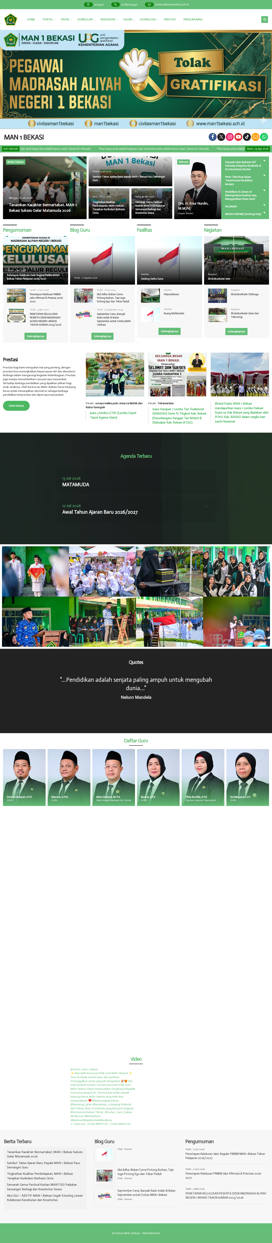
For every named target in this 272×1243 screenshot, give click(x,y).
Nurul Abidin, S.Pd (258, 797)
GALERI (127, 19)
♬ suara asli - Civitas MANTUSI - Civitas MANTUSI (100, 1124)
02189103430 (129, 4)
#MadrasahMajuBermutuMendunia (91, 1120)
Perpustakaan (171, 294)
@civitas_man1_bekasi (84, 1069)
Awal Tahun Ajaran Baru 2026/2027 (100, 512)
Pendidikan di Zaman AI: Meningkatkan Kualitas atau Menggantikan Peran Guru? (241, 195)
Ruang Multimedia (174, 313)
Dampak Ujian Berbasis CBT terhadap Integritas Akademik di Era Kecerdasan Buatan (243, 166)
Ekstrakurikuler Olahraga (245, 294)
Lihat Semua (16, 405)
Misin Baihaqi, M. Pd (37, 797)
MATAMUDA (75, 484)
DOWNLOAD (148, 19)
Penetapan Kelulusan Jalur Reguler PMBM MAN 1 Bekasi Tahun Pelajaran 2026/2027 (33, 277)
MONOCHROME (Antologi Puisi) (243, 214)
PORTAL (48, 19)
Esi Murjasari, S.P (169, 797)
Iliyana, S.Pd (77, 797)
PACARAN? (231, 206)
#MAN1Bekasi (92, 1116)
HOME (31, 19)
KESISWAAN (108, 19)
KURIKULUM (85, 19)
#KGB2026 (76, 1116)
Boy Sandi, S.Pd (213, 797)
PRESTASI (170, 19)
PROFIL (65, 19)
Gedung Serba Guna (152, 278)
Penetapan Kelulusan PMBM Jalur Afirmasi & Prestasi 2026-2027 (47, 298)
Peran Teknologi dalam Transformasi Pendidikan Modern (239, 180)
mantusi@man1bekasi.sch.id (172, 4)
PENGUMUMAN (193, 19)
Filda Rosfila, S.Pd (125, 797)
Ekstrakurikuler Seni (219, 278)
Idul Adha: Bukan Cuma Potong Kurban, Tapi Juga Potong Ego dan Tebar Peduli (113, 298)
